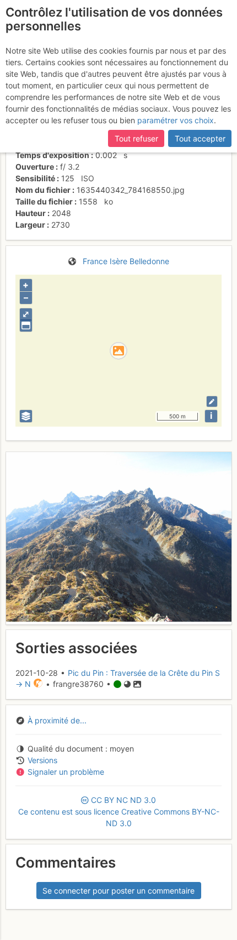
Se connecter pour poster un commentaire (118, 890)
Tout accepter (200, 138)
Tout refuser (136, 138)
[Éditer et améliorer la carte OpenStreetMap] (212, 401)
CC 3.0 (118, 811)
